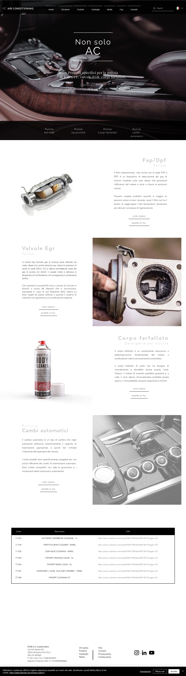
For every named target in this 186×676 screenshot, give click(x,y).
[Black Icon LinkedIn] (144, 652)
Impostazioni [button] (145, 671)
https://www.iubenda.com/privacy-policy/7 (27, 672)
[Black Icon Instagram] (136, 652)
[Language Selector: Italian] (179, 8)
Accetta (174, 671)
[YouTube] (151, 652)
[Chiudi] (182, 671)
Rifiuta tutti (159, 671)
